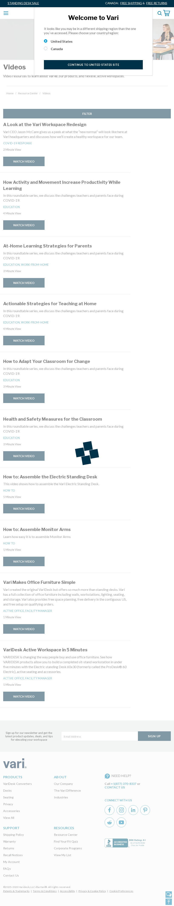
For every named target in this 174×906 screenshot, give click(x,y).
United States (62, 41)
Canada (57, 49)
